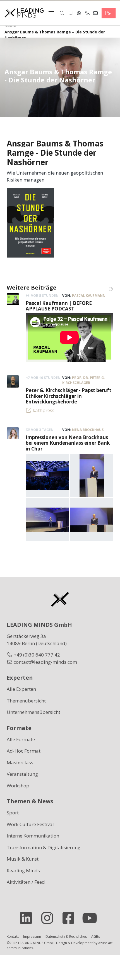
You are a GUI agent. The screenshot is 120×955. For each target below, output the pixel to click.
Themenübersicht (26, 700)
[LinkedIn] (28, 918)
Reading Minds (23, 870)
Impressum (32, 936)
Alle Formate (21, 739)
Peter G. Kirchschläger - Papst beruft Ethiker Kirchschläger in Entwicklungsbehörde (68, 396)
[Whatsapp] (79, 13)
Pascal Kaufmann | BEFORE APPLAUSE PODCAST (59, 306)
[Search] (62, 13)
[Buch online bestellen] (30, 222)
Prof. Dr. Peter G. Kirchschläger (83, 380)
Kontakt (13, 936)
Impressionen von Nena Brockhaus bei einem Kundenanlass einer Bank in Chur (68, 443)
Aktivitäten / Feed (26, 882)
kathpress (43, 410)
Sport (13, 812)
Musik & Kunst (23, 859)
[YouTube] (91, 918)
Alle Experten (21, 689)
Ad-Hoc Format (23, 751)
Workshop (18, 785)
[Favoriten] (70, 13)
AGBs (95, 936)
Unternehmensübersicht (33, 712)
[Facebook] (70, 918)
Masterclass (20, 762)
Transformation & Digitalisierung (43, 847)
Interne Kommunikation (33, 835)
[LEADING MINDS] (24, 12)
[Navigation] (52, 13)
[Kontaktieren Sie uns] (109, 13)
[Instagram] (49, 918)
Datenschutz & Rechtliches (66, 936)
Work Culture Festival (30, 824)
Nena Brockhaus (88, 429)
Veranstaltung (22, 774)
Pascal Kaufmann (88, 295)
